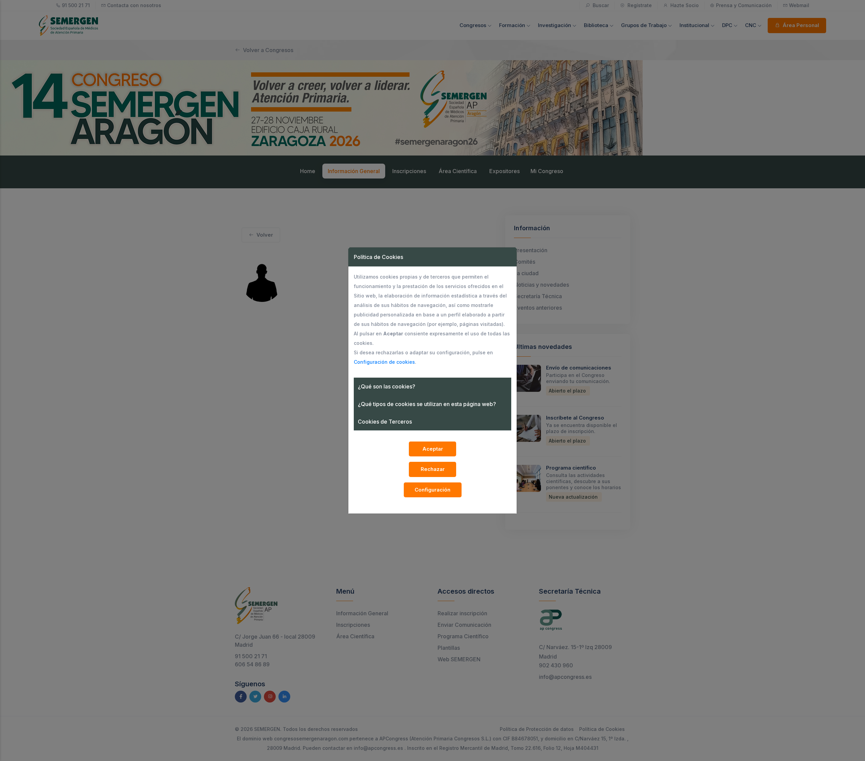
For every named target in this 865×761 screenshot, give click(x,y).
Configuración (432, 489)
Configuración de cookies (384, 362)
